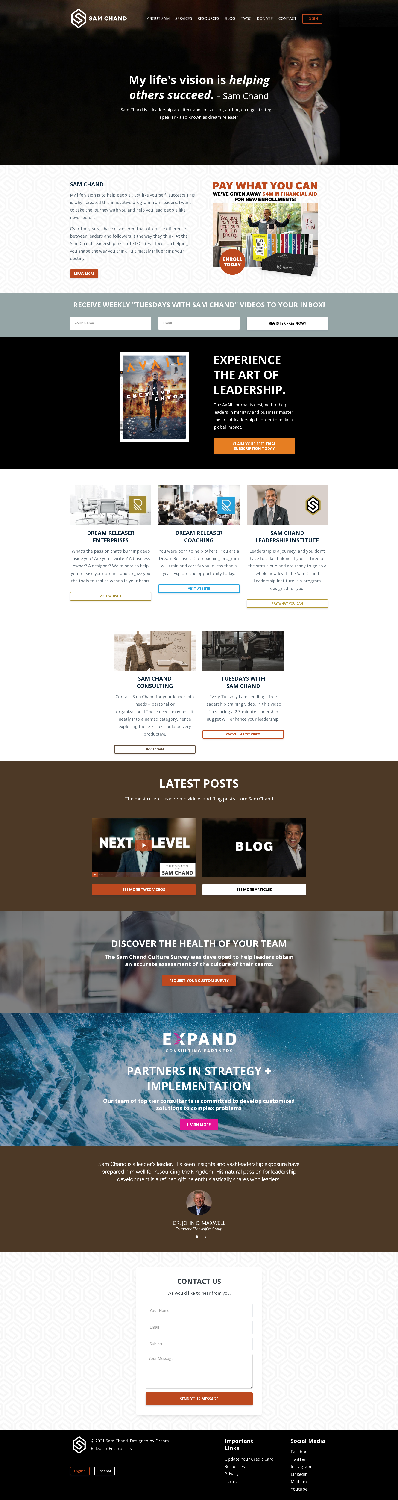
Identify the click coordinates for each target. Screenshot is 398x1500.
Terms (231, 1481)
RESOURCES (208, 18)
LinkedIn (299, 1474)
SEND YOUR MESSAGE (199, 1398)
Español (104, 1471)
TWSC (246, 18)
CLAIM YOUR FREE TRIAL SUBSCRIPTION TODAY (254, 446)
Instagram (301, 1466)
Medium (299, 1481)
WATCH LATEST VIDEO (243, 734)
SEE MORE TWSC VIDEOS (144, 889)
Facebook (300, 1451)
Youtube (299, 1489)
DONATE (265, 18)
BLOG (230, 18)
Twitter (298, 1459)
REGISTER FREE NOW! (287, 323)
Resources (235, 1466)
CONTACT (287, 18)
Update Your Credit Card (249, 1459)
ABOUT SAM (158, 18)
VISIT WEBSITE (111, 596)
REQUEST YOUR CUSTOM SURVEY (199, 980)
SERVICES (183, 18)
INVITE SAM (155, 749)
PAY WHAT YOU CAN (287, 603)
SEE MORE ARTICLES (254, 889)
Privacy (232, 1473)
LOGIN (312, 18)
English (79, 1471)
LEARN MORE (84, 273)
